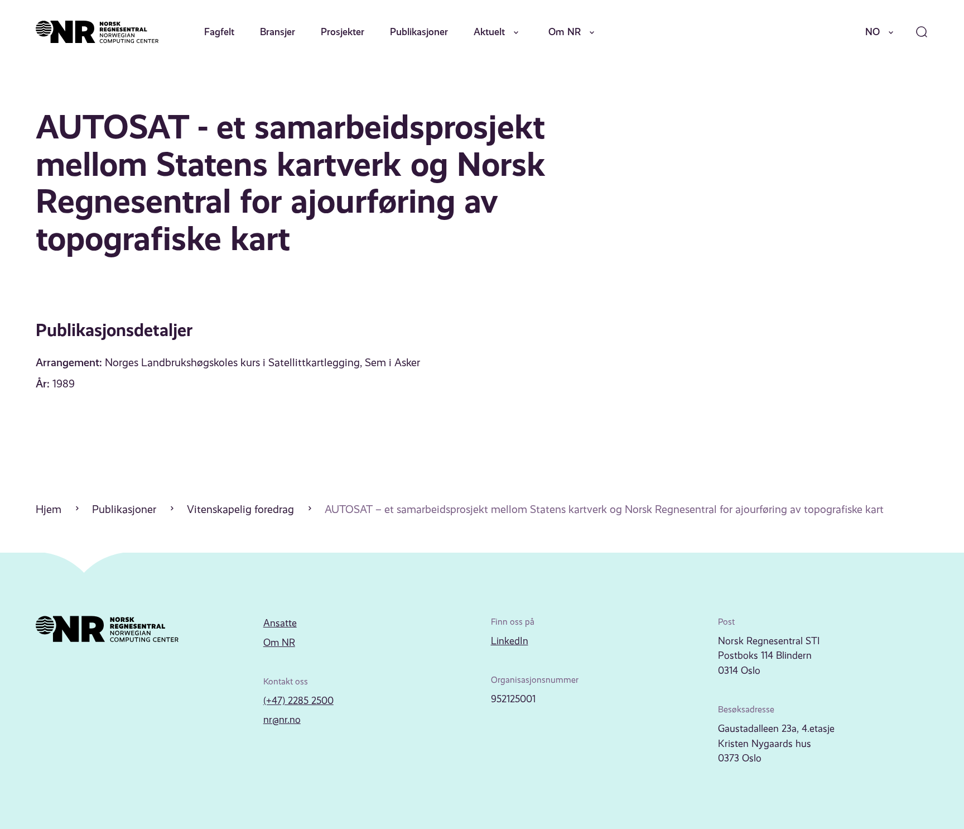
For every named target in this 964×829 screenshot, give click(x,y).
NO (872, 31)
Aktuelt (489, 31)
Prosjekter (342, 31)
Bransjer (277, 31)
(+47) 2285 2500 (298, 700)
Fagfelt (219, 31)
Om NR (564, 31)
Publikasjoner (419, 31)
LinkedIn (509, 640)
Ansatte (280, 623)
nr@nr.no (282, 719)
